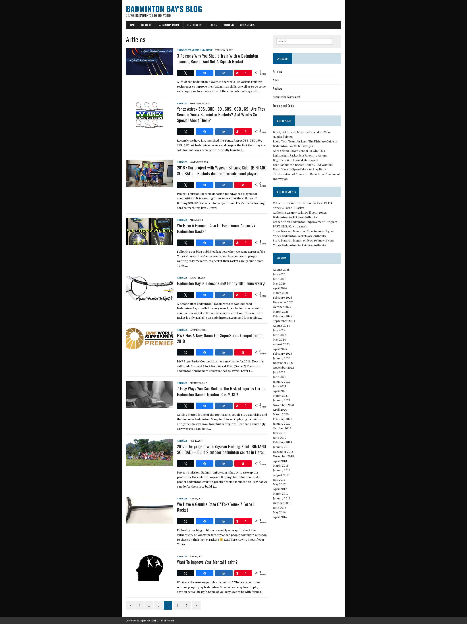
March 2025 (281, 312)
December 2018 (283, 452)
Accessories (247, 25)
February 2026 (282, 297)
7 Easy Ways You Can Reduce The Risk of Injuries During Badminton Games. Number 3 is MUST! (221, 391)
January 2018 (281, 470)
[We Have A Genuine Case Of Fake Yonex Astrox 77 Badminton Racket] (149, 242)
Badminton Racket (169, 25)
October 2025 (282, 307)
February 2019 (282, 442)
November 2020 (283, 405)
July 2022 (279, 372)
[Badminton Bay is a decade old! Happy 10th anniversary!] (149, 300)
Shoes (213, 25)
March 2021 (281, 396)
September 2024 (284, 321)
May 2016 (279, 512)
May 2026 (279, 283)
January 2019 (281, 447)
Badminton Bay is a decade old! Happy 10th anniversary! (221, 283)
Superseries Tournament (286, 97)
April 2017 (280, 489)
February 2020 (282, 419)
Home (132, 25)
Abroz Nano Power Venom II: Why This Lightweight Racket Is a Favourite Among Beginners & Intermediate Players (300, 155)
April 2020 (280, 409)
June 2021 (279, 386)
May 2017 (279, 484)
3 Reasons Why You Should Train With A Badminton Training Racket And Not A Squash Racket (217, 58)
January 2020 (281, 424)
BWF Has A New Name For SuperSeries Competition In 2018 (220, 338)
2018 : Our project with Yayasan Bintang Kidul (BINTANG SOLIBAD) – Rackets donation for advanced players (221, 170)
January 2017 (281, 498)
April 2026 (280, 288)
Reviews (277, 88)
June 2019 (279, 438)
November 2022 (283, 368)
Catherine (279, 203)
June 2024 (279, 335)
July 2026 (279, 274)
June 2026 (279, 279)
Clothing (228, 25)
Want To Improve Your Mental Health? (207, 562)
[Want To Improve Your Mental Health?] (149, 579)
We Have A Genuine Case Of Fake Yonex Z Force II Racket (216, 507)
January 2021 (281, 400)
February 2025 (282, 316)
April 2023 (280, 349)
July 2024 (279, 330)
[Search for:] (304, 41)
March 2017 (281, 494)
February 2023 (282, 353)
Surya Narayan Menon (287, 231)
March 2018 (281, 465)
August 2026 (281, 270)
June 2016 (279, 508)
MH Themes (169, 620)
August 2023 (281, 344)
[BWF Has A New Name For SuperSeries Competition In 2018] (149, 347)
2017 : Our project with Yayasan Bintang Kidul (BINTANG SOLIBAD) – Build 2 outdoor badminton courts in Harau (221, 449)
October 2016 (282, 503)
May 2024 (279, 339)
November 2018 (283, 456)
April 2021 (280, 391)
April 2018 (280, 461)
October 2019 (282, 428)
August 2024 (281, 326)
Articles (182, 50)
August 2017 (281, 475)
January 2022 (281, 382)
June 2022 (279, 377)
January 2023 (281, 358)
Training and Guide (200, 50)
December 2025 (283, 302)
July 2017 (279, 480)
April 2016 (280, 517)
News (276, 80)
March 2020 (281, 414)
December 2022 (283, 363)
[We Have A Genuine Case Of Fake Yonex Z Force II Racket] (149, 521)
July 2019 (279, 433)
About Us (146, 25)
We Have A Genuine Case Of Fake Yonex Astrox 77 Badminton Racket (216, 228)
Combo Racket (195, 25)
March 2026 (281, 293)
